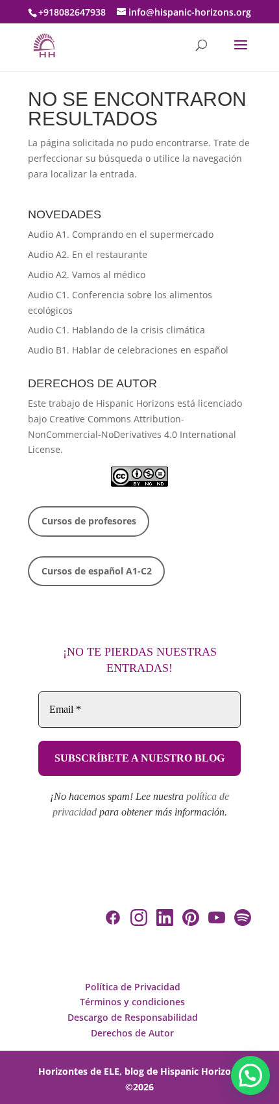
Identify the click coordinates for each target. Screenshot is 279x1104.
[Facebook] (112, 920)
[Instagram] (138, 920)
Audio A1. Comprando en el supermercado (120, 234)
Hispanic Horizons (135, 403)
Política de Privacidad (132, 987)
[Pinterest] (190, 920)
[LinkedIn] (164, 920)
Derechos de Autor (132, 1033)
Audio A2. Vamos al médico (86, 274)
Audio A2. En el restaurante (87, 254)
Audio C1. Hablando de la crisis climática (116, 330)
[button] (250, 1075)
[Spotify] (242, 920)
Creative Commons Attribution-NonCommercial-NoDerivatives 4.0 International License (132, 434)
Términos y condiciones (132, 1001)
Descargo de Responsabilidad (132, 1017)
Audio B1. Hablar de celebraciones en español (128, 350)
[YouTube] (216, 920)
